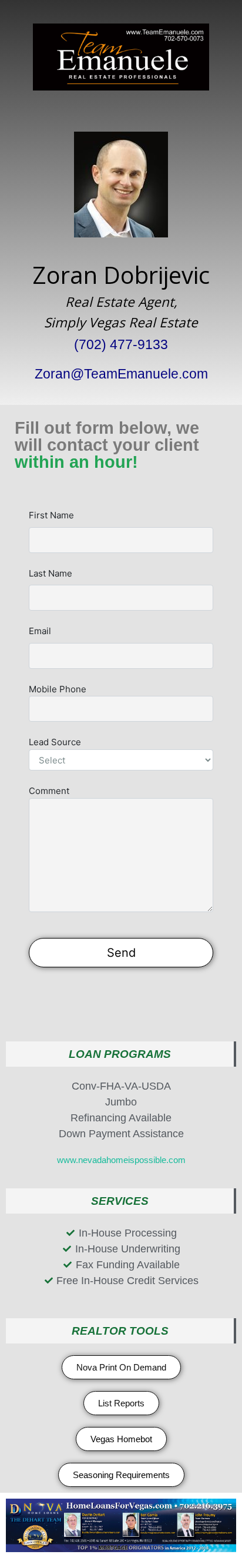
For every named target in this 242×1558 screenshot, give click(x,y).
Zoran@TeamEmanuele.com (121, 374)
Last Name (50, 573)
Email (40, 630)
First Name (51, 515)
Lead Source (55, 742)
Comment (49, 790)
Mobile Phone (57, 689)
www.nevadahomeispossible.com (121, 1160)
